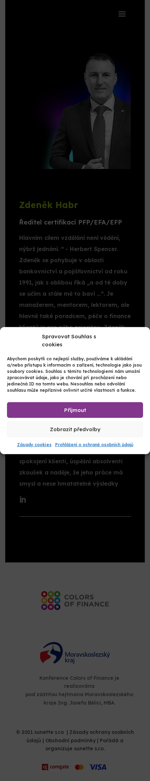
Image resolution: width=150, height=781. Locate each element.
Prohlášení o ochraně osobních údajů (94, 444)
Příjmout (75, 409)
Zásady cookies (34, 444)
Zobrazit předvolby (75, 429)
